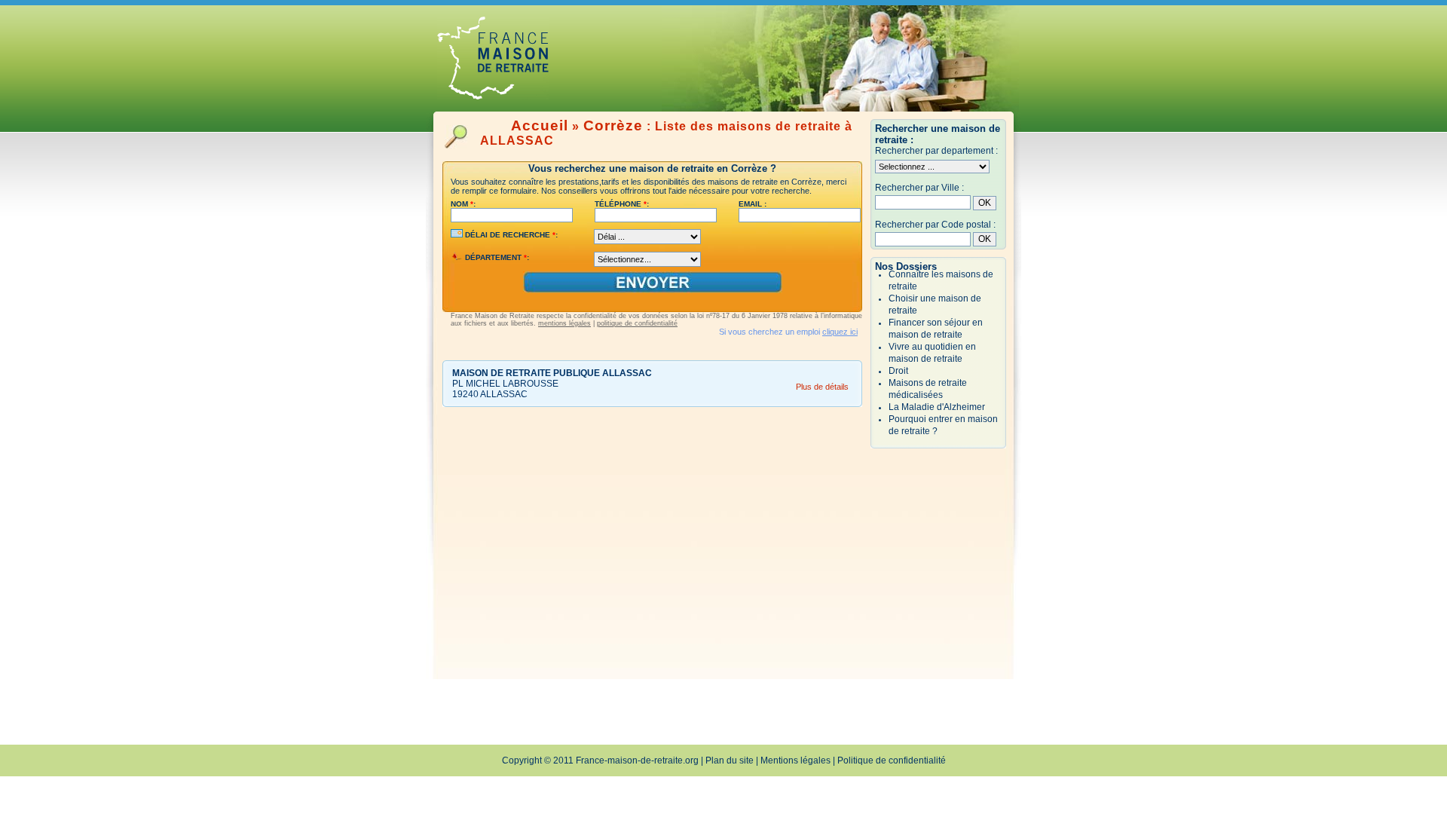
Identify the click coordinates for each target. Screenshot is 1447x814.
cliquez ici (840, 331)
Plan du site (729, 760)
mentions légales (564, 323)
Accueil (539, 125)
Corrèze (613, 125)
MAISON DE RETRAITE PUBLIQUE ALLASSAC (552, 373)
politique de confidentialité (637, 323)
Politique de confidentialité (891, 760)
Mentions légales (795, 760)
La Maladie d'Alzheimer (937, 407)
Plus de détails (822, 386)
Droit (898, 371)
